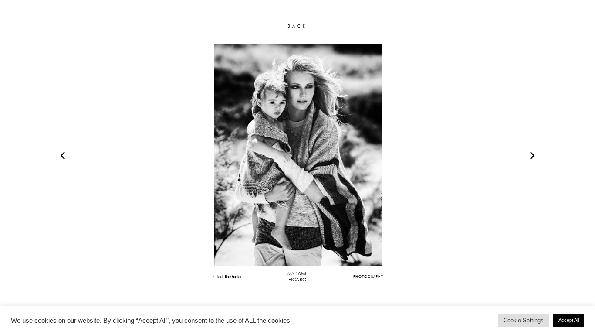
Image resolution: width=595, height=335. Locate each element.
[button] (63, 155)
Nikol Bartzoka (227, 276)
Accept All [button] (568, 320)
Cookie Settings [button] (524, 320)
